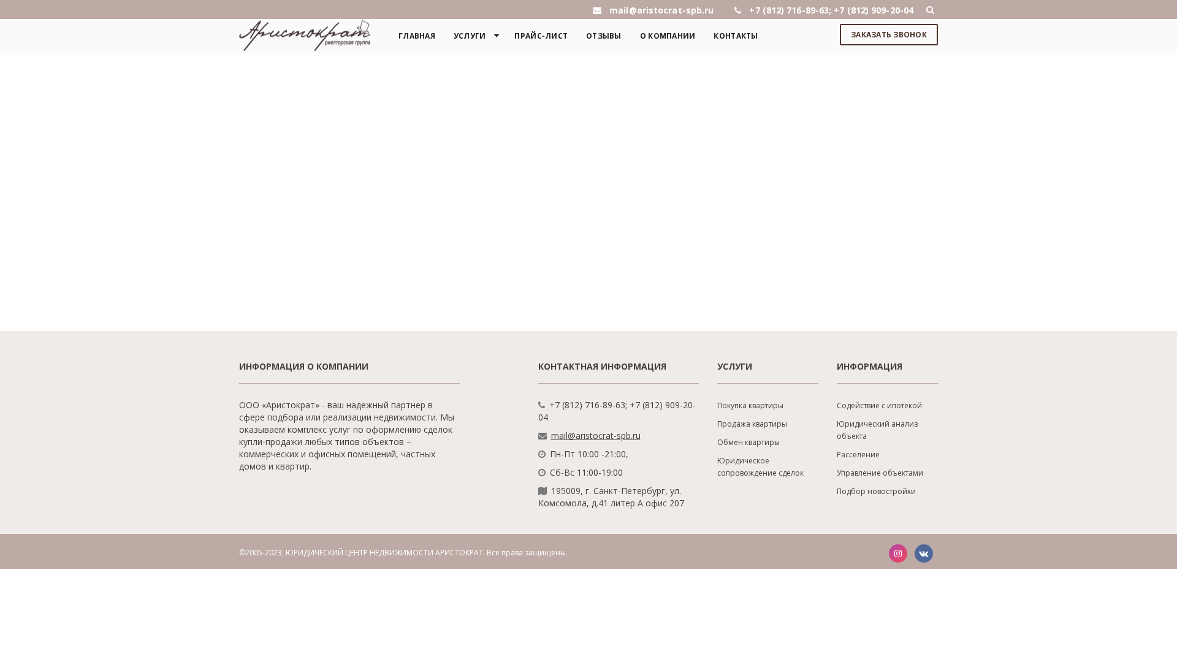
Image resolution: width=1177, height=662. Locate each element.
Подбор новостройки (876, 491)
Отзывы (604, 36)
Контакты (736, 36)
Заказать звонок (889, 34)
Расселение (858, 454)
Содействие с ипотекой (879, 405)
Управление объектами (880, 473)
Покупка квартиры (750, 405)
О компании (668, 36)
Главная (416, 36)
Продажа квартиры (752, 424)
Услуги (470, 36)
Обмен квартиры (748, 442)
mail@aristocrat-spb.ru (596, 435)
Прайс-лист (541, 36)
